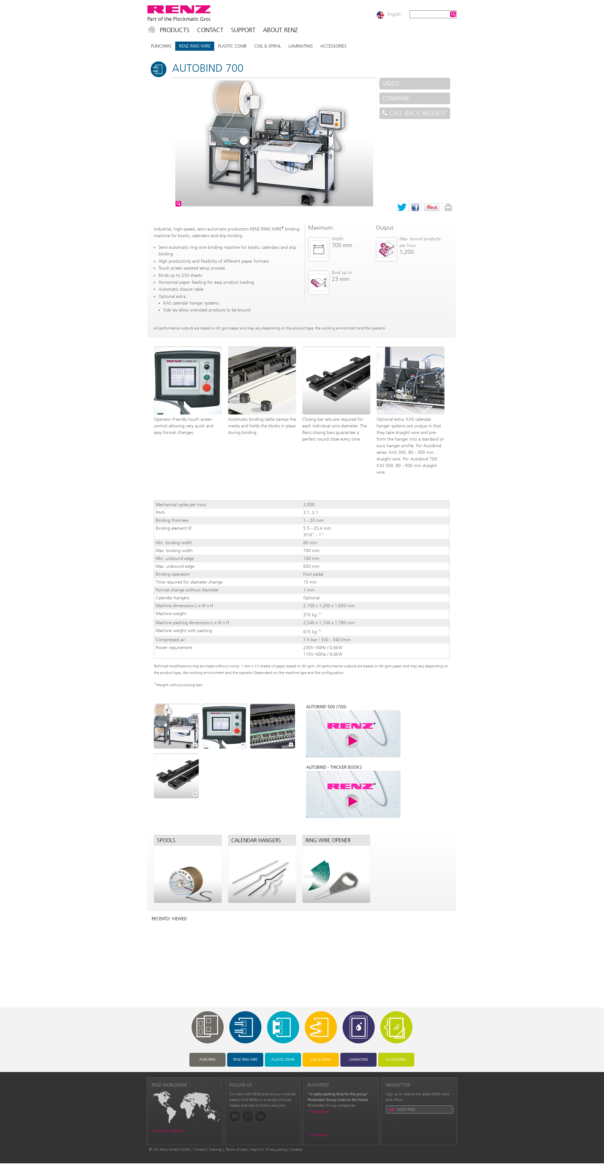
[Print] (448, 207)
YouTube (235, 1116)
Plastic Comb (232, 46)
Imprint (256, 1149)
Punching (161, 46)
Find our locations (169, 1130)
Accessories (333, 46)
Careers (296, 1149)
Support (243, 30)
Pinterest (431, 207)
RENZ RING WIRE (194, 46)
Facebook (415, 207)
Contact (210, 30)
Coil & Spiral (267, 46)
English (394, 14)
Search (453, 14)
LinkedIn (260, 1116)
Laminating (300, 46)
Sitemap (215, 1149)
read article (320, 1111)
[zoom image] (176, 726)
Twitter (401, 207)
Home (151, 30)
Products (174, 30)
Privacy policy (276, 1149)
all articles (319, 1135)
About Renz (280, 30)
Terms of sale (236, 1149)
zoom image (178, 204)
